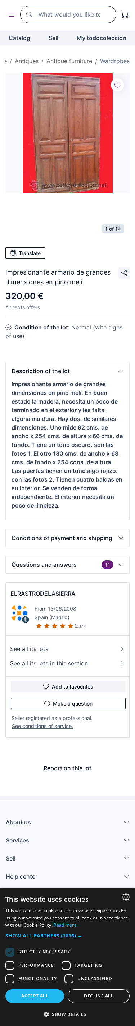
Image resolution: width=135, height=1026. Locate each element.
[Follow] (117, 84)
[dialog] (67, 957)
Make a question (73, 703)
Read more (65, 925)
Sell (53, 38)
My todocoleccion (101, 38)
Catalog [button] (19, 38)
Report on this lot (67, 768)
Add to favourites (72, 687)
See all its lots (29, 648)
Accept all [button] (34, 996)
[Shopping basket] (125, 14)
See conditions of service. (42, 726)
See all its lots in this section (49, 663)
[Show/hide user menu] (10, 14)
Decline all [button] (98, 996)
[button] (67, 371)
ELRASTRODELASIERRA (42, 593)
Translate (30, 253)
